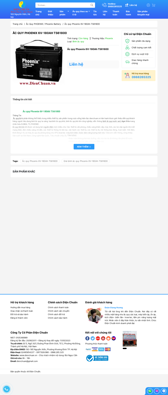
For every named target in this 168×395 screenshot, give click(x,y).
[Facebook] (87, 338)
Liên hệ (105, 13)
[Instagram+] (98, 338)
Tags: (15, 161)
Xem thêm (83, 146)
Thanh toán (116, 13)
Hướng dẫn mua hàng (20, 307)
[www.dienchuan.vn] (21, 6)
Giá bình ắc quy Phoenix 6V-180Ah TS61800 (86, 161)
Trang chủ (38, 13)
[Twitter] (93, 338)
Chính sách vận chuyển (58, 311)
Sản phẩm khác (24, 171)
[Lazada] (114, 338)
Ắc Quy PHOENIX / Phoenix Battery (43, 24)
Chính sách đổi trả (56, 314)
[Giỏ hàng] (154, 5)
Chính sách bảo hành (57, 318)
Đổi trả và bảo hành (19, 314)
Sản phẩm (62, 13)
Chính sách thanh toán (58, 307)
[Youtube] (103, 338)
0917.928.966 (42, 352)
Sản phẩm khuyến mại (143, 13)
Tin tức (95, 13)
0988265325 (141, 77)
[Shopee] (108, 338)
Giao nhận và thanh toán (21, 311)
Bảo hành (128, 13)
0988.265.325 (57, 352)
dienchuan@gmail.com (27, 361)
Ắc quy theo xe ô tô (80, 13)
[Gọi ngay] (150, 391)
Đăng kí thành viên (19, 318)
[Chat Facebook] (157, 391)
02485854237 (27, 352)
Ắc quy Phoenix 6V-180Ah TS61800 (39, 161)
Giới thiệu (50, 13)
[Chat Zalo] (163, 391)
